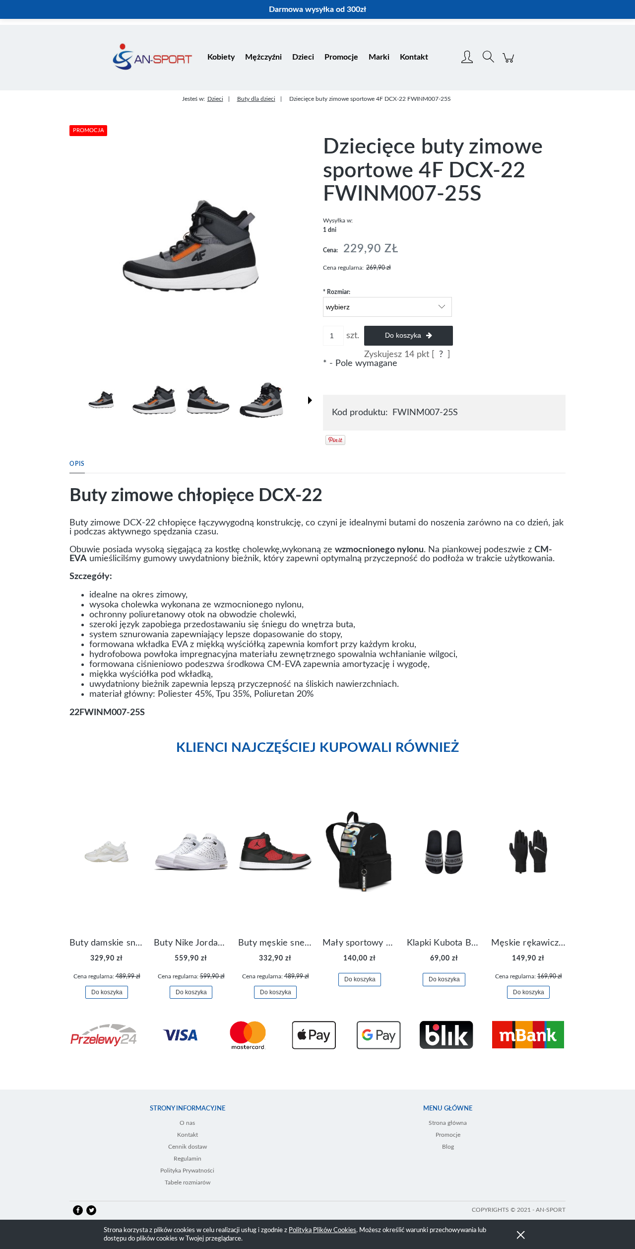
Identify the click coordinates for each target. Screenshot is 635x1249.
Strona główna (448, 1123)
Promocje (448, 1135)
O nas (187, 1123)
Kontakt (187, 1135)
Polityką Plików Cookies (322, 1230)
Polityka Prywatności (187, 1171)
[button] (310, 400)
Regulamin (187, 1159)
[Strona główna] (152, 58)
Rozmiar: (336, 292)
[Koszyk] (509, 63)
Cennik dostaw (187, 1147)
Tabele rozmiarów (187, 1182)
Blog (448, 1147)
